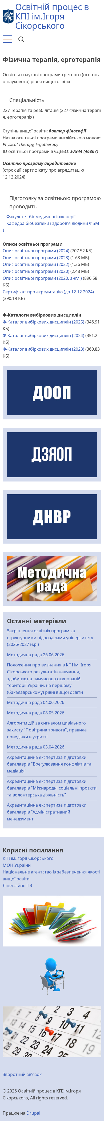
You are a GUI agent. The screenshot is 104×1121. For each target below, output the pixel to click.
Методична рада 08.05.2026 (35, 713)
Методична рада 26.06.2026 (35, 655)
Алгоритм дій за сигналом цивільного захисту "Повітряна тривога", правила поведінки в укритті (47, 729)
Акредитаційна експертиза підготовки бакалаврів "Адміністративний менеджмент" (46, 811)
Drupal (33, 1113)
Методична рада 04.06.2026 (35, 702)
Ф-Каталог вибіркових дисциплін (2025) (43, 322)
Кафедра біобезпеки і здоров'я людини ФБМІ (51, 226)
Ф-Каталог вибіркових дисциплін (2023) (43, 349)
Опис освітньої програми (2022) (36, 264)
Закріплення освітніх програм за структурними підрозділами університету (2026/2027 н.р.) (50, 637)
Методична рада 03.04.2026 (35, 747)
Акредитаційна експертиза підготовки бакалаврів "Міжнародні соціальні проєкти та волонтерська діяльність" (52, 788)
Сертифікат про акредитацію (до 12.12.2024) (48, 292)
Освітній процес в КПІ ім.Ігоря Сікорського (52, 16)
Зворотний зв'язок (22, 1074)
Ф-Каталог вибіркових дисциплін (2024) (43, 335)
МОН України (17, 865)
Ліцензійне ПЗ (17, 885)
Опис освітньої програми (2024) (36, 251)
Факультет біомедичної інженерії (40, 217)
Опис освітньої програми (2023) (36, 258)
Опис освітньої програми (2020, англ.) (42, 278)
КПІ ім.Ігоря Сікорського (28, 858)
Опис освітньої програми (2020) (36, 271)
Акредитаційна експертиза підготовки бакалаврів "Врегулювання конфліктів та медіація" (49, 764)
